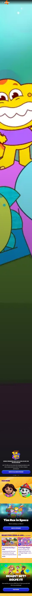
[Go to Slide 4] (18, 475)
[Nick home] (7, 2)
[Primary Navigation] (2, 2)
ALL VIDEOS (28, 535)
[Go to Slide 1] (13, 475)
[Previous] (1, 491)
